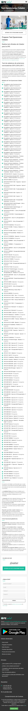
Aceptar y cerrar (14, 708)
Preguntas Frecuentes (7, 644)
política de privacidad (16, 604)
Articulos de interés (6, 654)
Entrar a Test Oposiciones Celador (14, 32)
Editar (25, 705)
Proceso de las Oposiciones (8, 651)
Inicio (2, 10)
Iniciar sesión (5, 642)
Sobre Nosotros (5, 647)
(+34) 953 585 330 (7, 685)
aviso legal (5, 605)
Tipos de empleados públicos (9, 672)
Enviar (14, 600)
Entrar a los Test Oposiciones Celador (14, 568)
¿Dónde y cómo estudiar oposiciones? (10, 666)
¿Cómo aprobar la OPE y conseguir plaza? (11, 663)
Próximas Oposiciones (7, 649)
